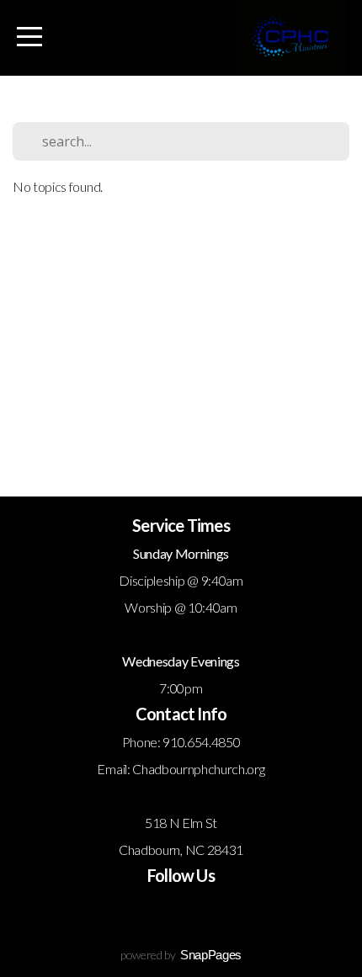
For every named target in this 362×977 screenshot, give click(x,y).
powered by (181, 955)
